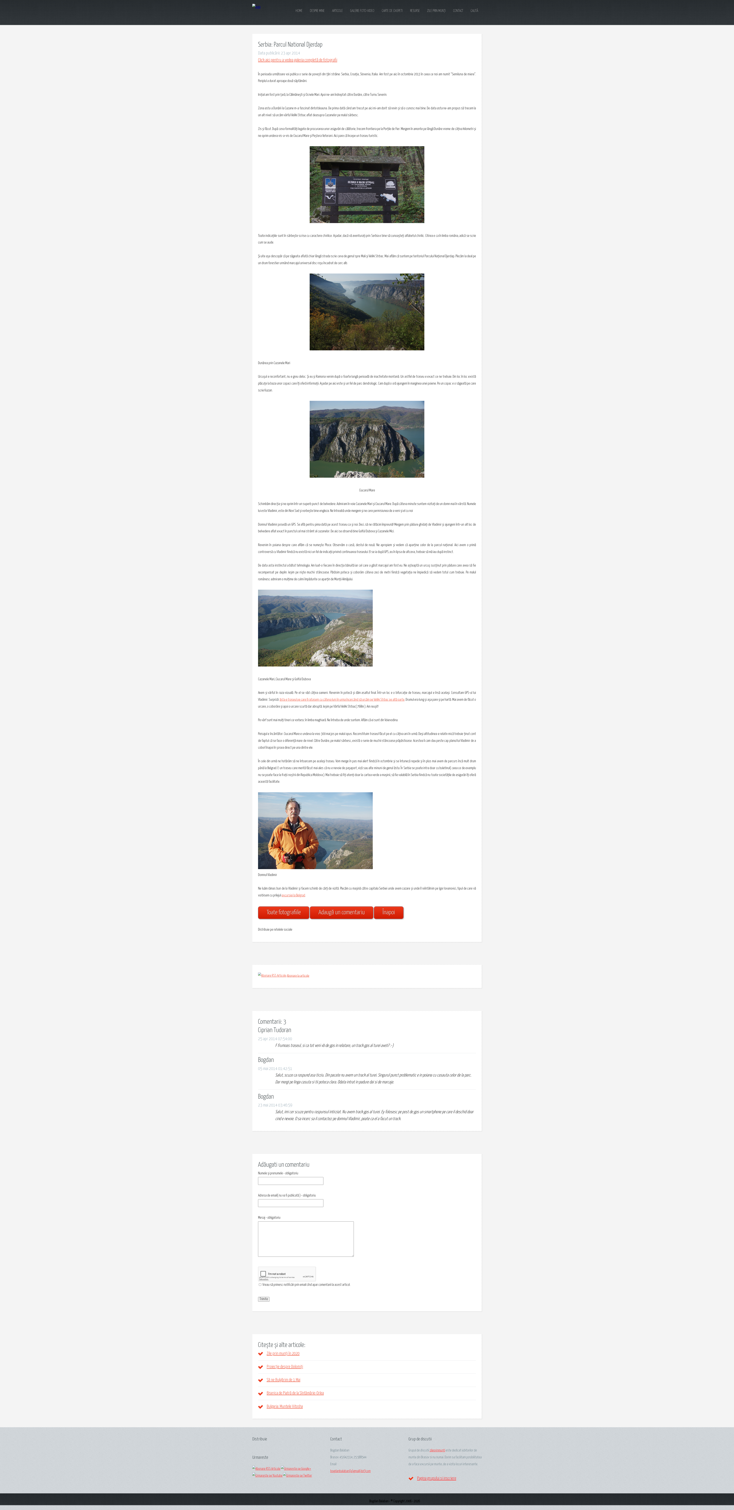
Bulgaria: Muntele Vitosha (285, 1406)
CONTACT (458, 11)
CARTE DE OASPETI (392, 11)
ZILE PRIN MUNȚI (436, 11)
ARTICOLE (337, 11)
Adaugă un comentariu (341, 912)
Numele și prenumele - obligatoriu (278, 1173)
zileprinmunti (437, 1450)
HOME (299, 11)
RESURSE (415, 11)
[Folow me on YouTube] (267, 1476)
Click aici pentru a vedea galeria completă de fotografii (297, 60)
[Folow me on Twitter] (297, 1476)
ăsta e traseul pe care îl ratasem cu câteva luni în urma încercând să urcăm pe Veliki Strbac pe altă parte (342, 699)
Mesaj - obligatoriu (269, 1217)
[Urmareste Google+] (296, 1469)
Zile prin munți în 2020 (283, 1354)
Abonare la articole (298, 975)
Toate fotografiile (284, 912)
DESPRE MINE (317, 11)
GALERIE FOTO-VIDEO (362, 11)
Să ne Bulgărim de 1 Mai (283, 1380)
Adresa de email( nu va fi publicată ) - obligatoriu (287, 1195)
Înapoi (388, 912)
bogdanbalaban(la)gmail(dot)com (350, 1471)
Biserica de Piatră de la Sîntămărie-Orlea (295, 1393)
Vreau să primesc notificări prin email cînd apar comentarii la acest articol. (306, 1285)
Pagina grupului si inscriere (436, 1478)
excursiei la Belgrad (293, 895)
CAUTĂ (474, 11)
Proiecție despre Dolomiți (285, 1367)
